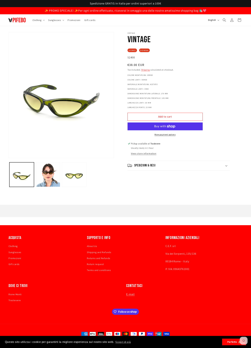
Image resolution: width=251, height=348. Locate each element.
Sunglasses (15, 252)
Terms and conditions (99, 270)
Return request (95, 264)
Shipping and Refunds (99, 252)
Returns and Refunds (98, 258)
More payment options (165, 134)
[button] (38, 20)
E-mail (130, 294)
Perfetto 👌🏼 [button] (234, 341)
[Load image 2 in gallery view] (48, 174)
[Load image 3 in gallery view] (74, 174)
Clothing (13, 246)
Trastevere (15, 300)
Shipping (145, 69)
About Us (92, 246)
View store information (143, 153)
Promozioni (15, 258)
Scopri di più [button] (123, 342)
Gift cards (14, 264)
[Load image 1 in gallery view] (21, 174)
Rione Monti (15, 294)
